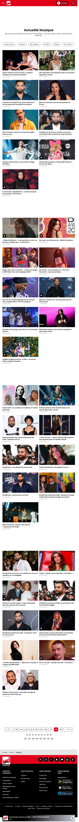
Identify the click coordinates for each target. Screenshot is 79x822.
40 (17, 729)
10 (27, 735)
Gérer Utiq (31, 808)
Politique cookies (46, 806)
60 (42, 735)
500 (40, 738)
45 (41, 729)
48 (56, 729)
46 (46, 729)
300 (33, 738)
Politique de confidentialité (63, 806)
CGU (37, 806)
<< (7, 729)
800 (52, 738)
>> (71, 729)
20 (30, 735)
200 (29, 738)
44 (36, 729)
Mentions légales (28, 806)
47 (51, 729)
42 (26, 729)
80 (48, 735)
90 (51, 735)
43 (31, 729)
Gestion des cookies (43, 808)
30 (33, 735)
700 (48, 738)
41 (21, 729)
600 (44, 738)
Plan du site (9, 806)
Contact (17, 806)
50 (39, 735)
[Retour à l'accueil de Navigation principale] (9, 3)
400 (37, 738)
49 (61, 729)
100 (25, 738)
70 (45, 735)
